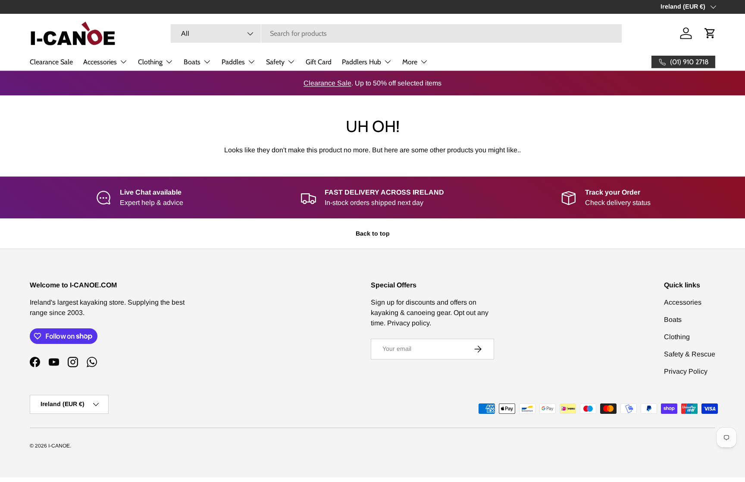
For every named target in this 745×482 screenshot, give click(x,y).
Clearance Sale (51, 62)
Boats (192, 62)
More (409, 62)
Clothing (150, 62)
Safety (275, 62)
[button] (710, 33)
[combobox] (396, 33)
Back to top (373, 233)
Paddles (233, 62)
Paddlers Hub (361, 62)
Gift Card (319, 62)
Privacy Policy (685, 371)
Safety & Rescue (689, 354)
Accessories (100, 62)
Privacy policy (408, 323)
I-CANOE (59, 446)
